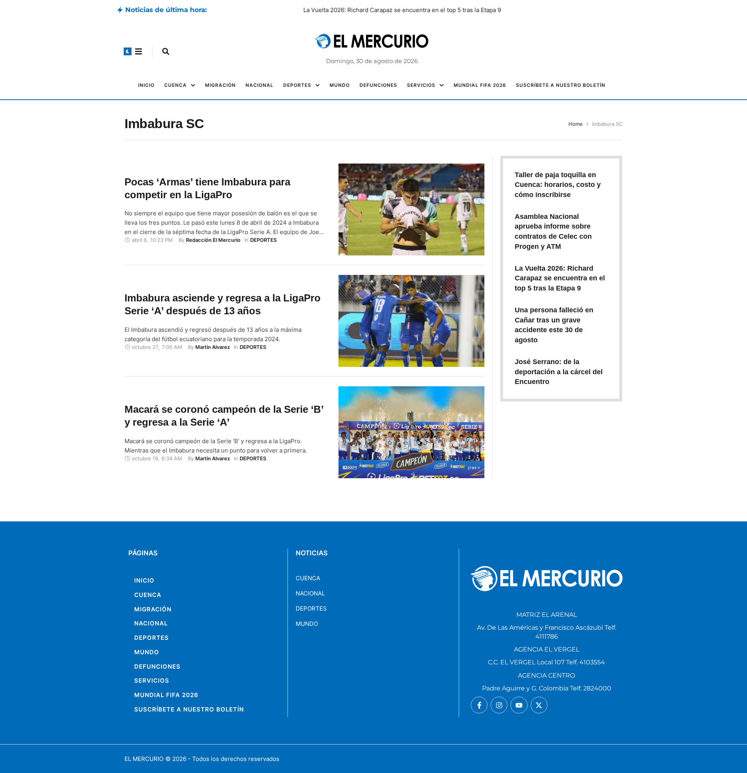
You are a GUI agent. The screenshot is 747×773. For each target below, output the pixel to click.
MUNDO (307, 623)
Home (575, 124)
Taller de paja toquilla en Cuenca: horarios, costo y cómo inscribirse (558, 185)
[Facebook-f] (479, 705)
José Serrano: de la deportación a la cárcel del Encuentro (559, 372)
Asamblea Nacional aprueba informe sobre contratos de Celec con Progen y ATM (323, 10)
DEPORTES (311, 608)
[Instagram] (499, 705)
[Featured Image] (411, 209)
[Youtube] (518, 705)
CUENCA (308, 578)
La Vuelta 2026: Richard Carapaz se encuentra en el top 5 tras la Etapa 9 (560, 278)
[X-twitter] (539, 705)
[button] (128, 51)
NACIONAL (310, 593)
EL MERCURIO (143, 758)
